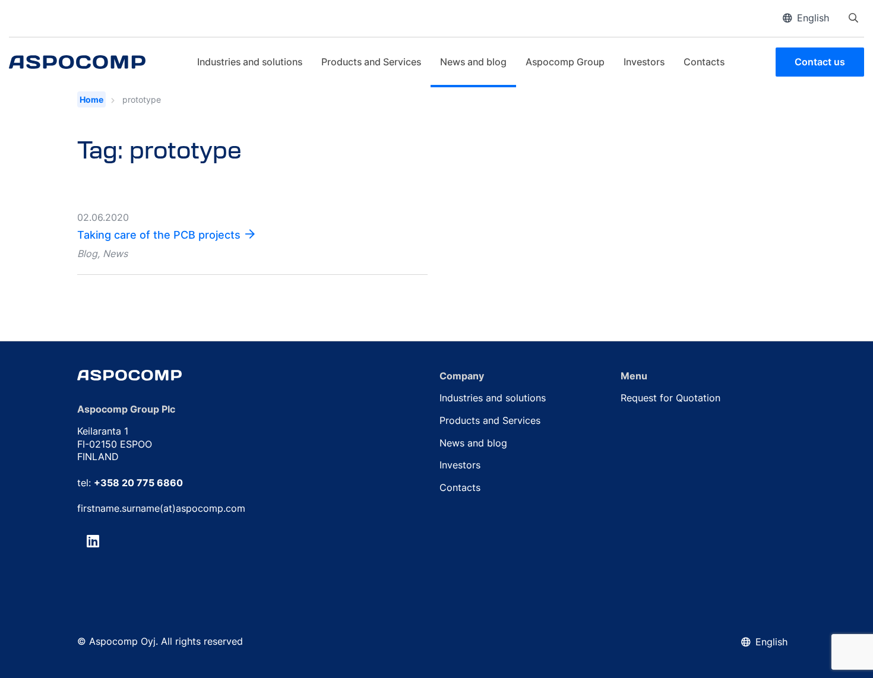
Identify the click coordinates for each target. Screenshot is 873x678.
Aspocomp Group (565, 61)
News (115, 253)
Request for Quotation (670, 397)
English (813, 17)
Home (91, 99)
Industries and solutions (249, 61)
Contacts (704, 61)
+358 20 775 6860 (138, 482)
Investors (644, 61)
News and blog (473, 61)
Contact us (820, 61)
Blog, (88, 253)
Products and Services (371, 61)
